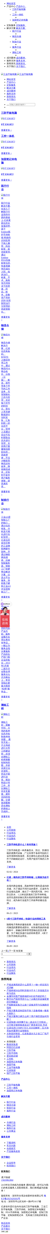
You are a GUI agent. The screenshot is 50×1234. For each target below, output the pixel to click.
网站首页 (11, 3)
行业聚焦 (11, 838)
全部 (9, 827)
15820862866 (7, 1180)
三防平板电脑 (9, 112)
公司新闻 (11, 830)
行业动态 (11, 836)
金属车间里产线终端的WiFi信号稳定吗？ (27, 996)
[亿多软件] (17, 74)
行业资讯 (11, 833)
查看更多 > (6, 130)
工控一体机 (7, 136)
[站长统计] (4, 1231)
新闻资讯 (11, 962)
